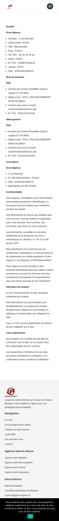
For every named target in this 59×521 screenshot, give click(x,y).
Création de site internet (17, 429)
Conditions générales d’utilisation (21, 490)
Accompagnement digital (18, 424)
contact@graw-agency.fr (18, 495)
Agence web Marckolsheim (19, 462)
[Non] (55, 509)
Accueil (8, 419)
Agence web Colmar (15, 467)
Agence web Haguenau (17, 472)
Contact (9, 444)
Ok (30, 516)
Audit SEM (10, 434)
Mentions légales (13, 485)
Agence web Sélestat (16, 457)
